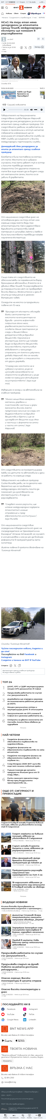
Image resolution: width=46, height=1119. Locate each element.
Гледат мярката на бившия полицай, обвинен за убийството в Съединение (27, 836)
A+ (39, 39)
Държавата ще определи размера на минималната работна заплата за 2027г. (25, 701)
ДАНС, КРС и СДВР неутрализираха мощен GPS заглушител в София (25, 687)
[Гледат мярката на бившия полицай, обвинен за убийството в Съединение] (6, 838)
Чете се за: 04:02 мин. (29, 911)
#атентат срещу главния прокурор (19, 670)
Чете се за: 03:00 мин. (22, 983)
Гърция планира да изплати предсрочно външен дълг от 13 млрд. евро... (23, 772)
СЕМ (3, 1095)
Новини (9, 13)
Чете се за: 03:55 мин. (33, 947)
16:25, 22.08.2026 (18, 934)
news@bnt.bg (10, 1082)
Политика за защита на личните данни (17, 1099)
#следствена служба (11, 672)
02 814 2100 (9, 1078)
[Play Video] (23, 66)
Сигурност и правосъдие (20, 18)
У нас (34, 18)
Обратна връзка (31, 1092)
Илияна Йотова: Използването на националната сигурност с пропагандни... (22, 907)
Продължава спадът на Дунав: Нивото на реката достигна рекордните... (20, 967)
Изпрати (7, 1061)
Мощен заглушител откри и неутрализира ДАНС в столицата (25, 708)
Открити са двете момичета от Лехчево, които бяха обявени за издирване (25, 722)
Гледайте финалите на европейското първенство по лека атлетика (25, 749)
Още (15, 948)
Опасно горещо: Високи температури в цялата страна (21, 979)
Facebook (29, 654)
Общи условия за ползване (11, 1092)
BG (42, 2)
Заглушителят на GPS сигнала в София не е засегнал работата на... (25, 714)
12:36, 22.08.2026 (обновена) (11, 911)
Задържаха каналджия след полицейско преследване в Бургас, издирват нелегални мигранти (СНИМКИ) (28, 930)
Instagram (6, 657)
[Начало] (2, 13)
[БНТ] (4, 39)
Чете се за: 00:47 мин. (33, 934)
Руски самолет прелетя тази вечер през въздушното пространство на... (22, 780)
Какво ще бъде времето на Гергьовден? (24, 94)
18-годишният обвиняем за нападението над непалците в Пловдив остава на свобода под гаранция (28, 884)
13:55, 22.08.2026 (7, 994)
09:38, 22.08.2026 (7, 972)
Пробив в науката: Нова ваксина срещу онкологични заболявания (27, 942)
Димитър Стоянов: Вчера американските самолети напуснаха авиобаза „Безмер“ (28, 917)
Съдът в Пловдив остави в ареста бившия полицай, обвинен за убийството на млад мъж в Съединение (22, 825)
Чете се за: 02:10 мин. (22, 994)
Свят (16, 13)
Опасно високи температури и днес (20, 990)
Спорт (23, 13)
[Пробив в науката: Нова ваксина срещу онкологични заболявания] (6, 944)
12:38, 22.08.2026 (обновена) (22, 922)
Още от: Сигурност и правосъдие (18, 792)
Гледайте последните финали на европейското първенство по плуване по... (24, 757)
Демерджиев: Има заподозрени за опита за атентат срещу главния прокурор (20, 149)
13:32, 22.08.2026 (18, 947)
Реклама (23, 728)
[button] (38, 1116)
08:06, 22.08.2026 (7, 983)
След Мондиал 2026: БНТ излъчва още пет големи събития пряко (24, 765)
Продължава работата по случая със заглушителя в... (24, 694)
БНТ (2, 2)
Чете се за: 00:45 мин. (20, 923)
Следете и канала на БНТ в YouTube (20, 660)
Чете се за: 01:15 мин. (22, 958)
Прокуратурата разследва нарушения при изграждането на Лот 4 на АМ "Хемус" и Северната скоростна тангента (27, 872)
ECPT (9, 1095)
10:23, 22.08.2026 (7, 958)
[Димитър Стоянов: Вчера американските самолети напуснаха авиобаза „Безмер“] (6, 919)
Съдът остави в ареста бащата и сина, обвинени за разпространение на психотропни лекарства (27, 848)
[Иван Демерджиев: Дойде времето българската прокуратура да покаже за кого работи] (6, 862)
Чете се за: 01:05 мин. (22, 972)
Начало (5, 18)
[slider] (15, 109)
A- (43, 39)
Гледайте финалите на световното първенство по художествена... (22, 741)
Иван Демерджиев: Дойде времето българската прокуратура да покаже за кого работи (27, 860)
